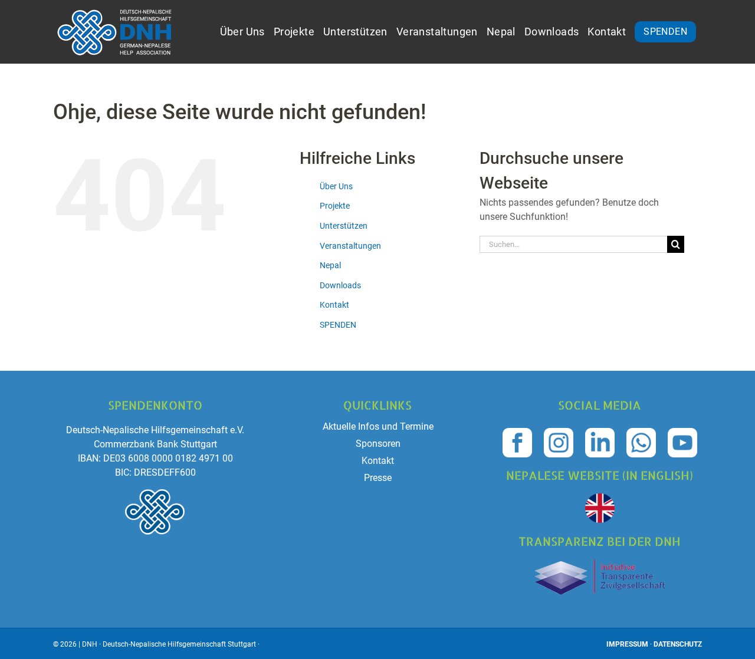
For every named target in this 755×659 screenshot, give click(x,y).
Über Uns (336, 186)
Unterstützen (343, 225)
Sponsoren (378, 443)
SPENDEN (338, 325)
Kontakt (334, 304)
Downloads (340, 285)
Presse (378, 477)
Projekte (335, 205)
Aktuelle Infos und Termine (378, 426)
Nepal (330, 265)
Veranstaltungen (350, 246)
